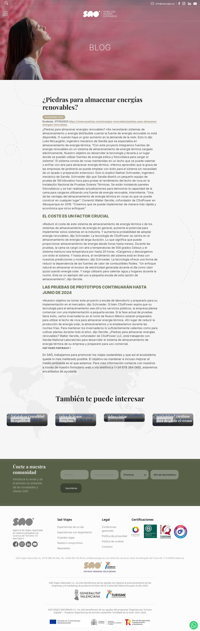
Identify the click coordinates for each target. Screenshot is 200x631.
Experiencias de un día (70, 527)
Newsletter (63, 548)
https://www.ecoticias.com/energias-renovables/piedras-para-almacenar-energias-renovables (99, 123)
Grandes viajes (66, 537)
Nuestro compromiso (70, 543)
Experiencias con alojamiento (74, 532)
